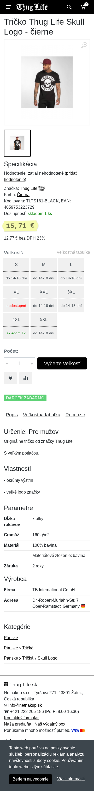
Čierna (23, 194)
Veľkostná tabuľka (73, 252)
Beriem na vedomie (31, 779)
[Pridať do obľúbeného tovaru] (10, 378)
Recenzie (75, 414)
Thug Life (28, 188)
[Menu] (8, 7)
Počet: (11, 351)
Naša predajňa (17, 724)
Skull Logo (47, 658)
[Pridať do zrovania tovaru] (25, 378)
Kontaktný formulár (21, 718)
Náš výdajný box (49, 724)
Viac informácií (71, 779)
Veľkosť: (13, 252)
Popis (12, 414)
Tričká (27, 648)
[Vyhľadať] (68, 7)
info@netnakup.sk (25, 705)
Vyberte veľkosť (62, 363)
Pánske (11, 637)
